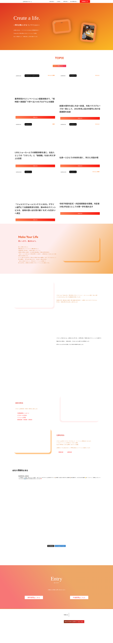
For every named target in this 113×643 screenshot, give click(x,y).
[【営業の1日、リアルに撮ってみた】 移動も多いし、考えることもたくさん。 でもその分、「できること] (67, 512)
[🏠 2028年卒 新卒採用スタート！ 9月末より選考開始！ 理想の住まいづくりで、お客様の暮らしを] (45, 487)
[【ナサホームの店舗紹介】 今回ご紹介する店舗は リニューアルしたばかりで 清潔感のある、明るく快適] (23, 525)
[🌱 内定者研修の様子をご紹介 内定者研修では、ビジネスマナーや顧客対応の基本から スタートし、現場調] (90, 525)
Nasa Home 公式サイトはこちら (74, 621)
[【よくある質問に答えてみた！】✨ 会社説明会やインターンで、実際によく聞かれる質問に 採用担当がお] (45, 525)
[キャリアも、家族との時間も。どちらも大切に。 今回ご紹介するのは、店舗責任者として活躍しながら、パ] (45, 500)
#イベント (50, 75)
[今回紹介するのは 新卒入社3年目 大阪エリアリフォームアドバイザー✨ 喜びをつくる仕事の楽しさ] (23, 512)
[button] (54, 1)
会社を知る (51, 1)
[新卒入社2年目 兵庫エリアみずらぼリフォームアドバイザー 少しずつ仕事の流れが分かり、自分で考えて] (23, 538)
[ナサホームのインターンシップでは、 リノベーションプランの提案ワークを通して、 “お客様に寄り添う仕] (67, 500)
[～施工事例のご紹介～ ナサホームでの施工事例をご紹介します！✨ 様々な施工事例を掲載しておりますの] (45, 538)
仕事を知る (65, 1)
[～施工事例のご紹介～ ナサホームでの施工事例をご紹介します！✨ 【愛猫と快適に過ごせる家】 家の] (23, 487)
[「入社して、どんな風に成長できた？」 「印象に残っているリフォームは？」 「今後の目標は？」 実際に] (90, 500)
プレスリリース (28, 75)
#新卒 (53, 75)
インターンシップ (35, 75)
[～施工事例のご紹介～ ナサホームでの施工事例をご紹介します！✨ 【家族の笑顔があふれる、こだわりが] (45, 512)
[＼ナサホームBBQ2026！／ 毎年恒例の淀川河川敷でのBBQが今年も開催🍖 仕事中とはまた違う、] (90, 512)
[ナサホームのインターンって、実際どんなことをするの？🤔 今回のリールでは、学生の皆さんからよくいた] (23, 500)
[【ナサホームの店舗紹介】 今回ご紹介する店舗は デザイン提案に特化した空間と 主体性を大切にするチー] (90, 487)
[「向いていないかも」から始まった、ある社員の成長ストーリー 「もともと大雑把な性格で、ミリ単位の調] (67, 525)
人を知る (58, 1)
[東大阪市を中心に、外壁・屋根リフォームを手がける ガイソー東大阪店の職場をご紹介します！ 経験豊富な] (67, 538)
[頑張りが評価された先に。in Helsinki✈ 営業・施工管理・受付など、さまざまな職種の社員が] (67, 487)
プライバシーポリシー (16, 640)
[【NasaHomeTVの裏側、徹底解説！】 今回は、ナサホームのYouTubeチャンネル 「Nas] (90, 538)
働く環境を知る (73, 1)
